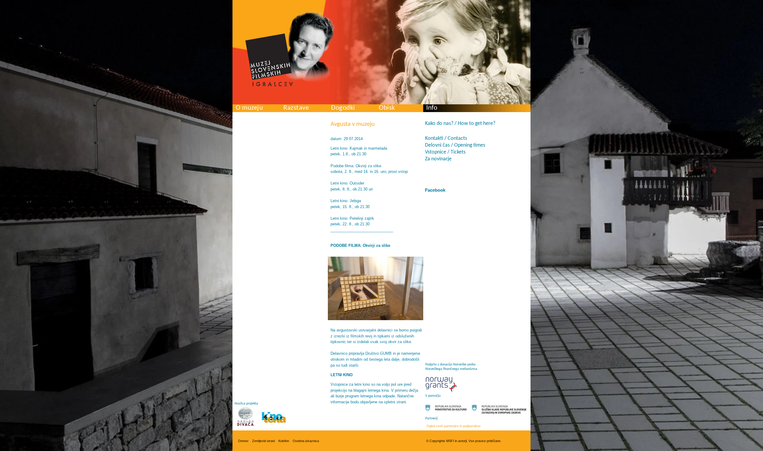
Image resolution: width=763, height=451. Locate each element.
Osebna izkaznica (306, 441)
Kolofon (283, 441)
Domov (243, 441)
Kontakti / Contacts (446, 138)
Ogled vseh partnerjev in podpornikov (454, 426)
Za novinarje (438, 159)
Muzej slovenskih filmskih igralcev (269, 59)
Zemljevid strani (263, 441)
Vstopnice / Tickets (445, 152)
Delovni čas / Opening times (455, 145)
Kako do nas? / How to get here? (460, 123)
